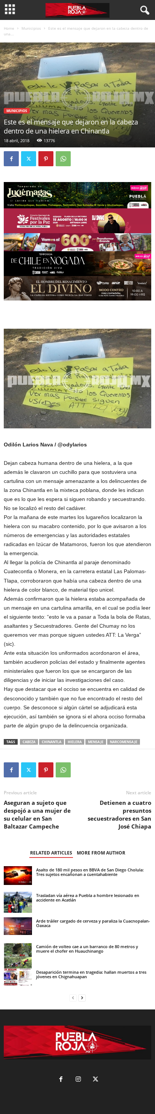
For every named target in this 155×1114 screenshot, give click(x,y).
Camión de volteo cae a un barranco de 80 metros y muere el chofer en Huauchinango (87, 949)
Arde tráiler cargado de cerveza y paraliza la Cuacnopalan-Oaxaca (93, 923)
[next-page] (82, 998)
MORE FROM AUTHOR (101, 853)
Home (9, 28)
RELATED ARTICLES (51, 853)
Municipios (31, 28)
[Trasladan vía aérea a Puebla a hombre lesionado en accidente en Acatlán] (18, 902)
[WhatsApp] (63, 158)
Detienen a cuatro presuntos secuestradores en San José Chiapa (119, 814)
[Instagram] (78, 1080)
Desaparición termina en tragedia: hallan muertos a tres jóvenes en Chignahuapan (91, 974)
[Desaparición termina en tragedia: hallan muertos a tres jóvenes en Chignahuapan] (18, 977)
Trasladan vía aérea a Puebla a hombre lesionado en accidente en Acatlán (87, 897)
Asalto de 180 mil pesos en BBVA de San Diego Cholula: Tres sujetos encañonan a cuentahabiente (90, 872)
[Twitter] (28, 158)
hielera (75, 741)
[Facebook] (11, 158)
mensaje (95, 741)
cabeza (29, 741)
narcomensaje (123, 741)
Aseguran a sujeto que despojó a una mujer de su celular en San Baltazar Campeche (37, 814)
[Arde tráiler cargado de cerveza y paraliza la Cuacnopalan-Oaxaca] (18, 926)
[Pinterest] (45, 158)
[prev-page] (73, 998)
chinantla (51, 741)
